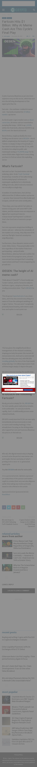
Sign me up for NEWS (28, 389)
